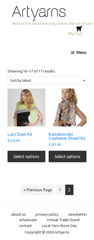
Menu (81, 52)
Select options (26, 156)
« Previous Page (38, 190)
